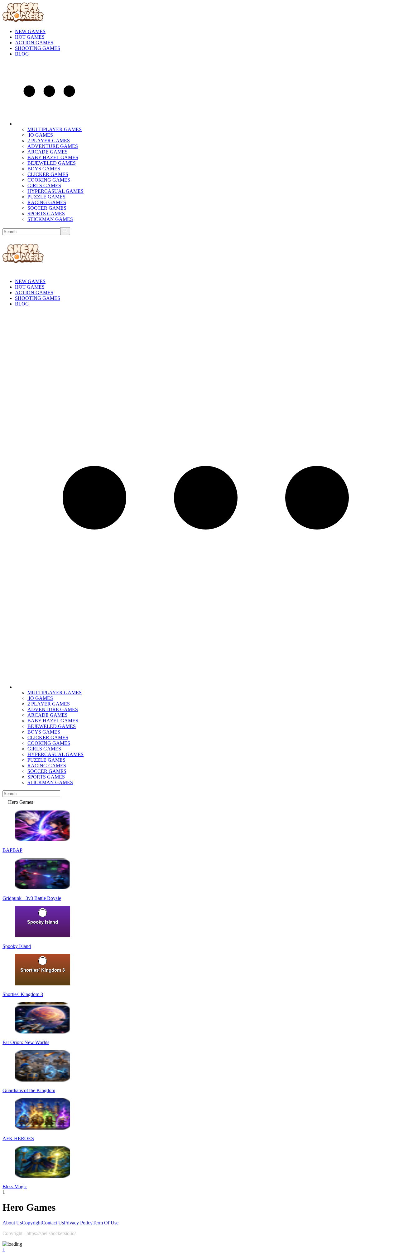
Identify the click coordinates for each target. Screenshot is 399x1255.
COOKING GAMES (48, 180)
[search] (65, 231)
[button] (49, 123)
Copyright (32, 1222)
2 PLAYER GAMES (48, 140)
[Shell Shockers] (23, 20)
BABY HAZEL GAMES (52, 157)
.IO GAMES (40, 135)
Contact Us (53, 1222)
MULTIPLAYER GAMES (54, 129)
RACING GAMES (46, 202)
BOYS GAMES (43, 168)
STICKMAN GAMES (50, 219)
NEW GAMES (30, 31)
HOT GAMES (30, 37)
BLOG (22, 53)
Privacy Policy (78, 1222)
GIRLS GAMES (44, 185)
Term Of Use (105, 1222)
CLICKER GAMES (47, 174)
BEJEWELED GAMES (51, 163)
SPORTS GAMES (46, 213)
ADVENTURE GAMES (52, 146)
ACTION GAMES (34, 42)
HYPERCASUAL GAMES (55, 191)
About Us (12, 1222)
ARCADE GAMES (47, 151)
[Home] (5, 802)
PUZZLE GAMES (46, 196)
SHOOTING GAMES (37, 48)
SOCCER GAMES (46, 208)
